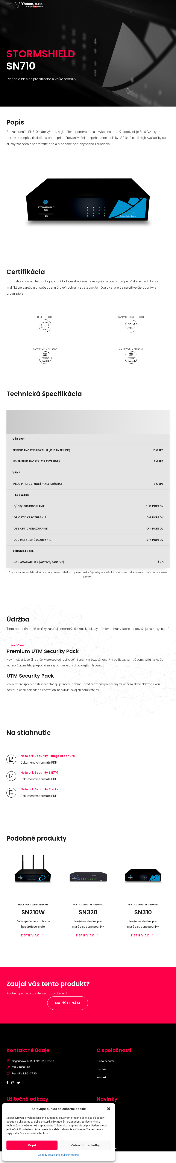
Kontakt (101, 1077)
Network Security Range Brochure (48, 756)
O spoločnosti (105, 1061)
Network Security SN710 (39, 773)
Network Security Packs (40, 789)
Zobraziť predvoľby (85, 1145)
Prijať (32, 1145)
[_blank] (11, 759)
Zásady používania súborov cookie (58, 1154)
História (101, 1069)
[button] (108, 1109)
